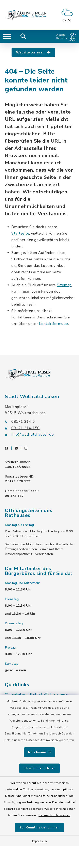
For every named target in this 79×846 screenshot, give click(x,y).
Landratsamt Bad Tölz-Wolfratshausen (39, 694)
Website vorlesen (30, 52)
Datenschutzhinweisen (42, 740)
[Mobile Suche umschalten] (23, 36)
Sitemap (64, 285)
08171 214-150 (25, 428)
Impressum (39, 841)
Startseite (20, 233)
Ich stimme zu (39, 752)
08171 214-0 (23, 421)
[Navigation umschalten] (7, 36)
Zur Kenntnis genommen (39, 827)
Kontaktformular (53, 323)
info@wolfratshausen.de (32, 434)
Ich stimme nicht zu (40, 768)
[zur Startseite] (25, 15)
